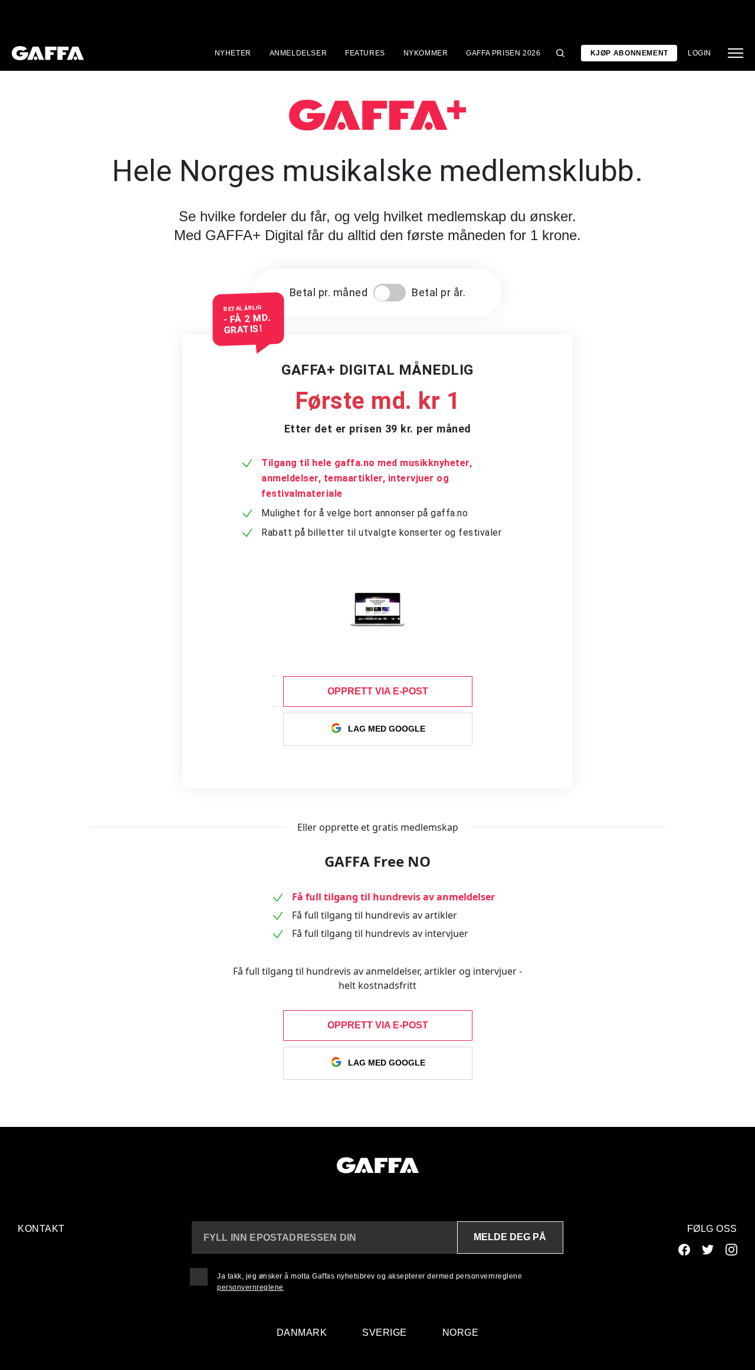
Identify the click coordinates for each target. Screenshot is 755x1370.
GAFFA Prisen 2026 (503, 53)
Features (365, 53)
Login (699, 53)
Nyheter (233, 53)
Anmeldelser (298, 53)
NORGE (460, 1333)
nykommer (425, 53)
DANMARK (302, 1333)
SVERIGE (384, 1333)
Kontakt (41, 1229)
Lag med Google (386, 728)
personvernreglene (250, 1287)
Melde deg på (510, 1237)
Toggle (389, 292)
